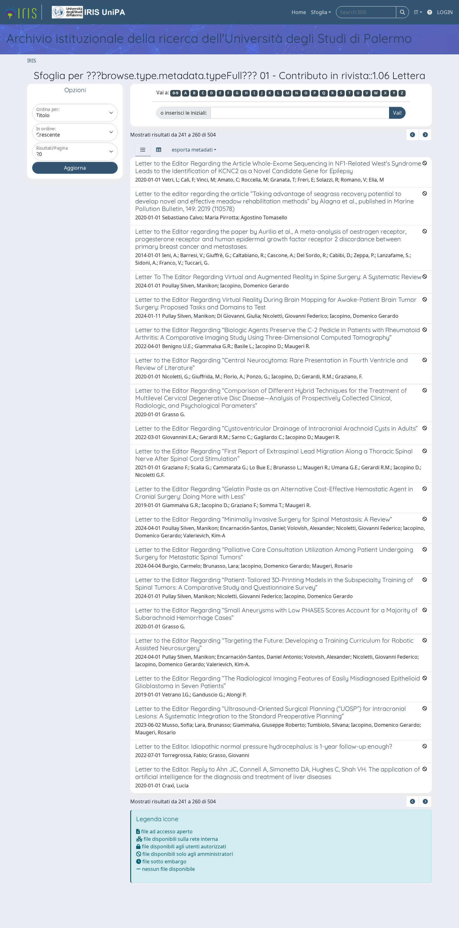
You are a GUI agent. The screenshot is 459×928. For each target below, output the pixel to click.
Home (299, 12)
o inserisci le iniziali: (183, 112)
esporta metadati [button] (192, 149)
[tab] (143, 149)
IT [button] (416, 12)
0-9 (175, 93)
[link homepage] (23, 12)
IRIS (31, 60)
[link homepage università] (89, 12)
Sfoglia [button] (319, 12)
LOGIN (445, 12)
